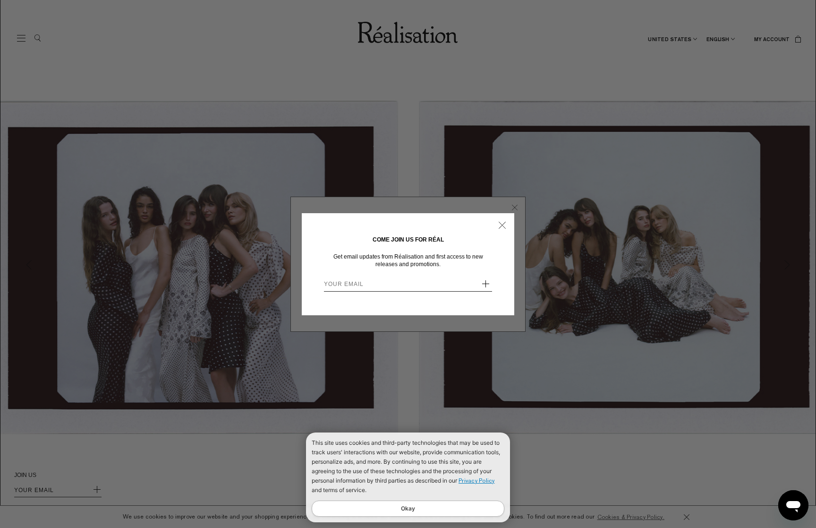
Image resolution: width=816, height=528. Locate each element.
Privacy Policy (477, 480)
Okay (408, 508)
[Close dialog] (502, 225)
